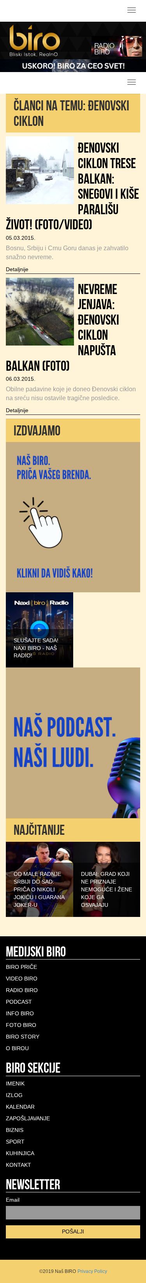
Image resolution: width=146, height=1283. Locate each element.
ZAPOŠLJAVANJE (28, 1118)
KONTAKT (18, 1165)
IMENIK (15, 1083)
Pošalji (73, 1231)
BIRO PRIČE (21, 967)
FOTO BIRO (21, 1025)
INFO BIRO (20, 1013)
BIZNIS (14, 1130)
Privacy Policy (92, 1271)
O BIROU (17, 1048)
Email (12, 1200)
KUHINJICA (20, 1153)
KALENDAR (20, 1107)
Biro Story (22, 1037)
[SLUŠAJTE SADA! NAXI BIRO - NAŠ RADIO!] (39, 629)
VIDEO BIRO (21, 978)
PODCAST (19, 1002)
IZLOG (14, 1095)
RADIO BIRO (22, 990)
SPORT (15, 1142)
